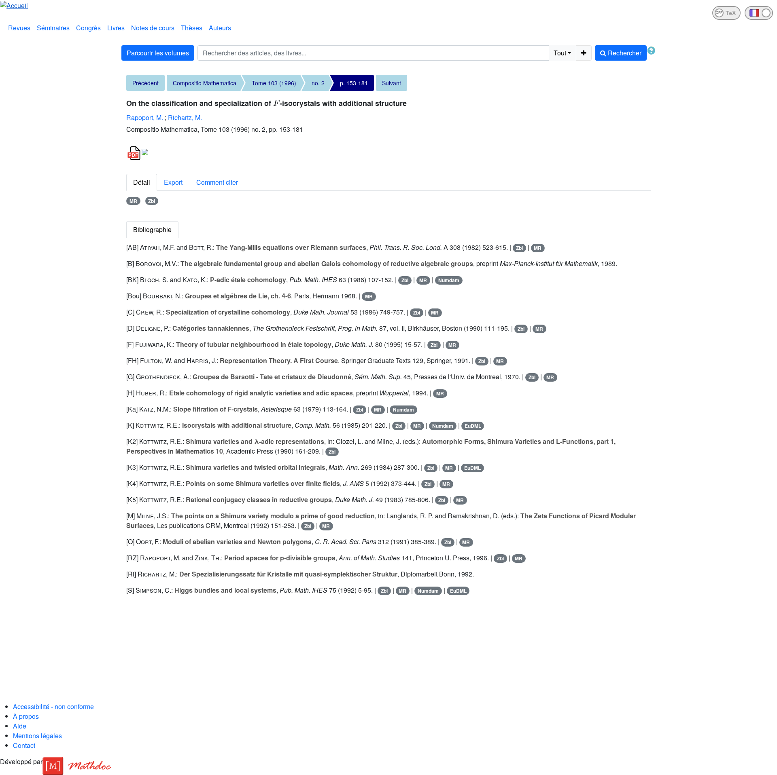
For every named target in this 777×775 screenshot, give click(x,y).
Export (173, 182)
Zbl (151, 201)
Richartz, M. (185, 117)
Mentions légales (37, 735)
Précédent (145, 83)
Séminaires (53, 27)
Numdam (448, 280)
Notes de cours (152, 27)
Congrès (88, 27)
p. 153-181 (354, 83)
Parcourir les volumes (158, 52)
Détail (141, 182)
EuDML (473, 425)
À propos (26, 716)
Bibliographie (152, 229)
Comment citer (217, 182)
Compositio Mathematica (204, 83)
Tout (560, 52)
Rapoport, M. (144, 117)
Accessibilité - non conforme (53, 706)
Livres (116, 27)
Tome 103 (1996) (274, 83)
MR (133, 201)
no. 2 (318, 83)
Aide (19, 726)
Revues (19, 27)
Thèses (191, 27)
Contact (24, 745)
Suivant (391, 83)
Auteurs (220, 27)
